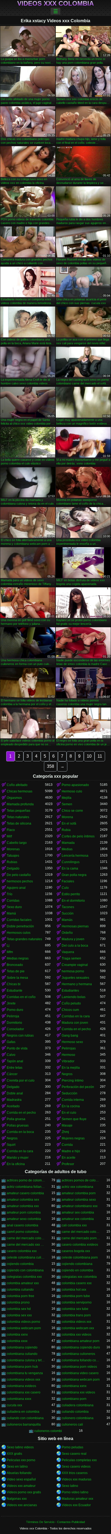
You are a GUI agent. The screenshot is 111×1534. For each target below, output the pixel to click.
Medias (67, 849)
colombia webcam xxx (78, 1328)
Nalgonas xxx (17, 1499)
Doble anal (15, 1093)
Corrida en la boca (20, 1132)
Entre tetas (14, 1068)
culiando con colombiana (25, 1418)
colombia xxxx (17, 1341)
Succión (68, 913)
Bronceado (15, 965)
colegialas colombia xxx (24, 1277)
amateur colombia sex (23, 1199)
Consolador (15, 1029)
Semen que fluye (74, 1119)
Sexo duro (14, 907)
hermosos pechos (20, 881)
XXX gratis (14, 1454)
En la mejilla (71, 1068)
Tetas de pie (16, 971)
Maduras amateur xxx (77, 1499)
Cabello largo (17, 843)
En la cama (70, 868)
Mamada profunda (20, 804)
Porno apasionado (75, 785)
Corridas (13, 900)
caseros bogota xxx (76, 1251)
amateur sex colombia (78, 1212)
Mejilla (66, 798)
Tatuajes (13, 855)
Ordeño (67, 933)
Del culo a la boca (75, 945)
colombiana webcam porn (81, 1379)
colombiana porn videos (79, 1367)
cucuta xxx (14, 1405)
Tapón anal (15, 1061)
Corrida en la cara (20, 1151)
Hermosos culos (18, 933)
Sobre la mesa (17, 978)
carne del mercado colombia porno (81, 1232)
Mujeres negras (73, 1138)
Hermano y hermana (77, 984)
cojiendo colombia (20, 1264)
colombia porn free (20, 1296)
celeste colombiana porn (80, 1257)
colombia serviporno (77, 1302)
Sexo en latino (17, 1466)
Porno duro (15, 1010)
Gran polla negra (74, 875)
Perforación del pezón (78, 1087)
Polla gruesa (16, 1119)
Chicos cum (70, 1010)
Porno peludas (72, 1447)
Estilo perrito (71, 894)
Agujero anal (16, 888)
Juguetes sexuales (75, 978)
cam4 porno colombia (23, 1232)
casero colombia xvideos (80, 1244)
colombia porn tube (76, 1296)
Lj (8, 945)
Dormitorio (14, 1023)
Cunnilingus (70, 862)
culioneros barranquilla (24, 1424)
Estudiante (14, 990)
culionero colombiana (77, 1418)
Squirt (11, 1145)
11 (100, 756)
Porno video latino (75, 1492)
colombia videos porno (23, 1322)
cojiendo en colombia (77, 1270)
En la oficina (16, 1164)
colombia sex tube (75, 1309)
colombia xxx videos (76, 1334)
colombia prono (18, 1302)
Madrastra (14, 1100)
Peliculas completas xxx (79, 1460)
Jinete (11, 1003)
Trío (9, 894)
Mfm (10, 952)
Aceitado (13, 1106)
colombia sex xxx (19, 1315)
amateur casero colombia (25, 1193)
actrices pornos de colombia (81, 1180)
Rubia (66, 830)
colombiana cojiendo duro (81, 1347)
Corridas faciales (19, 920)
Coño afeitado (17, 785)
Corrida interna (73, 1100)
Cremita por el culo (20, 1080)
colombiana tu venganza (25, 1373)
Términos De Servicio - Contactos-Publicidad (55, 1522)
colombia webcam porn (24, 1328)
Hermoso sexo (72, 1042)
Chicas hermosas (19, 791)
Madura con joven (75, 1023)
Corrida (67, 1145)
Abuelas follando (19, 1473)
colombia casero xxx (77, 1283)
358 (50, 766)
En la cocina (71, 1106)
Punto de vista (17, 1048)
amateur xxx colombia (78, 1219)
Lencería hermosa (75, 855)
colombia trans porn (76, 1315)
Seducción (69, 1093)
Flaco (11, 830)
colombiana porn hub (22, 1367)
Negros (67, 1074)
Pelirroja (13, 1016)
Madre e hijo (71, 1151)
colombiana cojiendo (22, 1347)
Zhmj (65, 1132)
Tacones (68, 907)
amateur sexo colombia (24, 1219)
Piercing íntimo (73, 1080)
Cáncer (12, 1074)
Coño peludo (71, 1003)
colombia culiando (20, 1289)
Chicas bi (13, 984)
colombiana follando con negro (81, 1360)
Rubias (12, 862)
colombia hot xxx (74, 1289)
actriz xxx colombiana (77, 1187)
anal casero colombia (22, 1225)
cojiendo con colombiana (25, 1270)
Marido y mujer (18, 1157)
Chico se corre (72, 811)
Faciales (68, 881)
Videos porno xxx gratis (24, 1492)
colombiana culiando (22, 1354)
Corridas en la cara (76, 1016)
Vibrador (68, 1061)
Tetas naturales (18, 817)
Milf (9, 836)
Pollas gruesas (18, 1125)
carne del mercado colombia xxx (26, 1238)
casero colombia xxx (22, 1251)
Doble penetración (20, 926)
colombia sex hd (19, 1309)
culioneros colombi (48, 1431)
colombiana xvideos (21, 1386)
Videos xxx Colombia (55, 3)
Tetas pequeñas (18, 811)
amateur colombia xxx (23, 1206)
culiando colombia (75, 1412)
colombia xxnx (17, 1334)
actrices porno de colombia (26, 1180)
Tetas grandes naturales (24, 939)
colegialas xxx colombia (79, 1277)
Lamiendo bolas (73, 997)
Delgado (13, 868)
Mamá (11, 913)
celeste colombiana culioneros (26, 1257)
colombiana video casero (80, 1373)
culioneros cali (72, 1424)
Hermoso (68, 1055)
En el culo (69, 1112)
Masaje (67, 1125)
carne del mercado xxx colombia (26, 1244)
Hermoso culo (72, 791)
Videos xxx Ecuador (76, 1505)
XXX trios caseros (75, 1473)
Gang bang (70, 1035)
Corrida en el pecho (76, 1029)
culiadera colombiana (77, 1405)
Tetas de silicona (19, 823)
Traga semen (71, 958)
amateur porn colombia (24, 1212)
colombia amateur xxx (23, 1283)
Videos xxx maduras (76, 1479)
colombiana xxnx (74, 1386)
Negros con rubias (20, 1035)
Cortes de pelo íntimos (78, 836)
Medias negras (18, 958)
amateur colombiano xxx (80, 1206)
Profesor (68, 1164)
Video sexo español (21, 1479)
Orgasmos (14, 798)
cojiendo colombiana (77, 1264)
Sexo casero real (74, 1454)
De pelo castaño (19, 875)
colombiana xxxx (19, 1399)
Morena (67, 817)
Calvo (11, 1055)
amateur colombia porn (79, 1193)
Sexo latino (70, 1486)
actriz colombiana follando (26, 1187)
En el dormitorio (73, 900)
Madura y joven (73, 939)
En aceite (68, 1157)
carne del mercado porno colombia (81, 1238)
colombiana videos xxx (23, 1379)
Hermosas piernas (75, 926)
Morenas (13, 849)
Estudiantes (70, 990)
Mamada (68, 843)
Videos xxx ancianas (22, 1505)
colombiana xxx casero (23, 1392)
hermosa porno (73, 971)
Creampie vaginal (75, 965)
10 (89, 756)
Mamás (67, 920)
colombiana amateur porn (80, 1341)
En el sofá (69, 823)
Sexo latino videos (20, 1447)
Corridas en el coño (21, 997)
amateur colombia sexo (79, 1199)
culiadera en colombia (23, 1412)
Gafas (11, 1042)
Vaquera (68, 952)
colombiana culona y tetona (26, 1360)
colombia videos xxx (76, 1322)
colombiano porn (74, 1399)
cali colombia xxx (74, 1225)
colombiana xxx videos (78, 1392)
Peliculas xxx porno (21, 1460)
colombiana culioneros (78, 1354)
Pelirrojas (69, 1048)
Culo (65, 888)
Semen (67, 804)
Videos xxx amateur (21, 1486)
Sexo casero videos (76, 1466)
